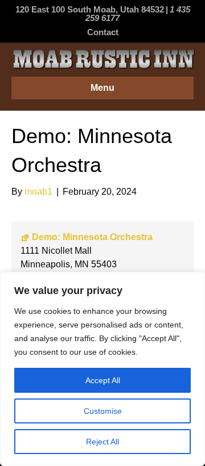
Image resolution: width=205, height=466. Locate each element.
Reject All (102, 441)
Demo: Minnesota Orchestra (92, 237)
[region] (102, 369)
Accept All (102, 380)
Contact (102, 32)
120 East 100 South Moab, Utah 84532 (89, 9)
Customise (103, 410)
